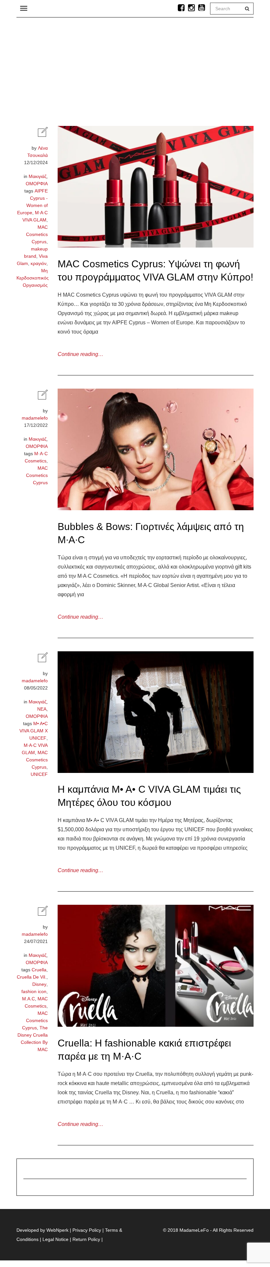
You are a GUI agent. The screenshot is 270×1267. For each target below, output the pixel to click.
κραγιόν (38, 263)
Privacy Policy (86, 1230)
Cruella (39, 969)
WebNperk (57, 1230)
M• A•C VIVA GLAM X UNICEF (33, 731)
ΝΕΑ (41, 709)
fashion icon (33, 991)
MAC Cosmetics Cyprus (37, 234)
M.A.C (28, 998)
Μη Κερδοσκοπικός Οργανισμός (32, 278)
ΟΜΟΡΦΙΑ (37, 183)
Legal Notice (55, 1239)
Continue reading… (80, 354)
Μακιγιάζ (37, 176)
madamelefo (35, 418)
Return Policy (86, 1239)
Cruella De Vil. (31, 977)
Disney (39, 984)
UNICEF (39, 774)
